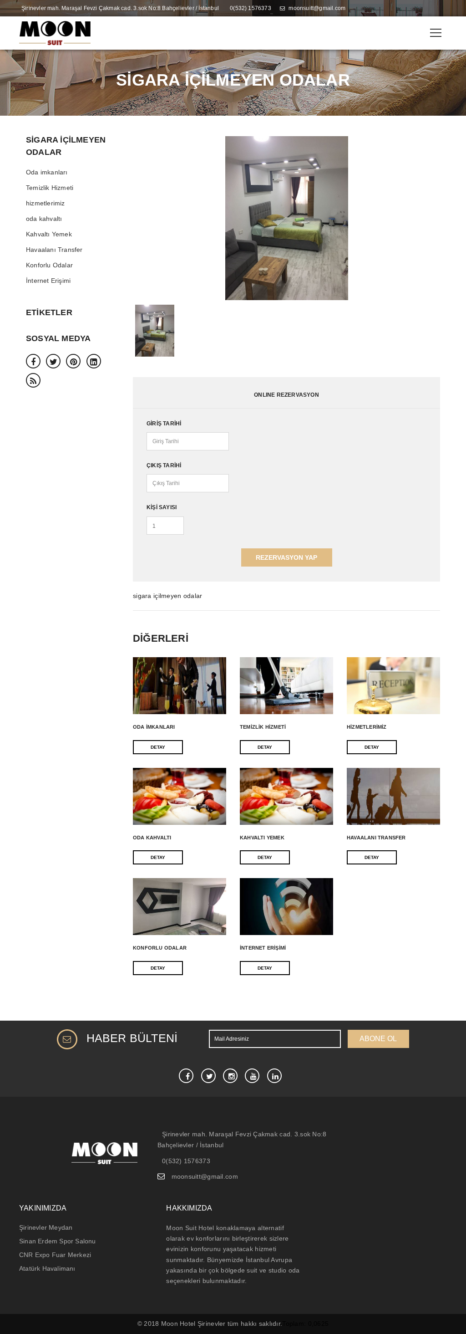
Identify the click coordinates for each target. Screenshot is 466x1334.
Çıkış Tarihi (164, 465)
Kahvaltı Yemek (49, 234)
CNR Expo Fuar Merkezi (55, 1254)
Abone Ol (378, 1039)
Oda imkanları (47, 172)
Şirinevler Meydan (45, 1227)
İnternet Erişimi (48, 280)
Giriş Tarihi (164, 423)
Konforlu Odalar (49, 265)
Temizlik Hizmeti (49, 187)
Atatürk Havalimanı (47, 1268)
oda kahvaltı (44, 218)
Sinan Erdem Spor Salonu (57, 1241)
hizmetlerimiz (45, 203)
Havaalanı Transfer (54, 249)
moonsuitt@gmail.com (317, 8)
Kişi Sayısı (162, 507)
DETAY (158, 747)
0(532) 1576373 (250, 8)
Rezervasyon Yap (286, 557)
